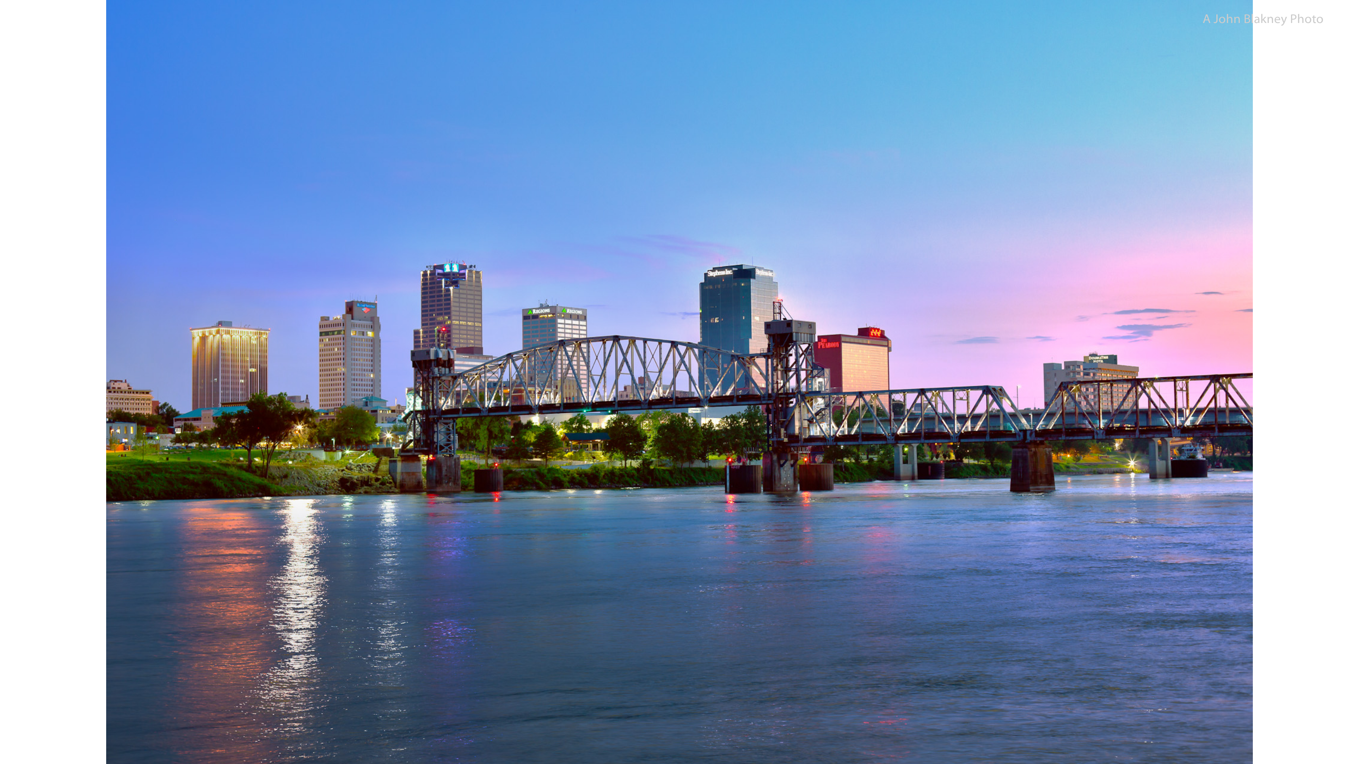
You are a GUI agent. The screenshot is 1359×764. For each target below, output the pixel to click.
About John (22, 753)
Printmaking (55, 753)
